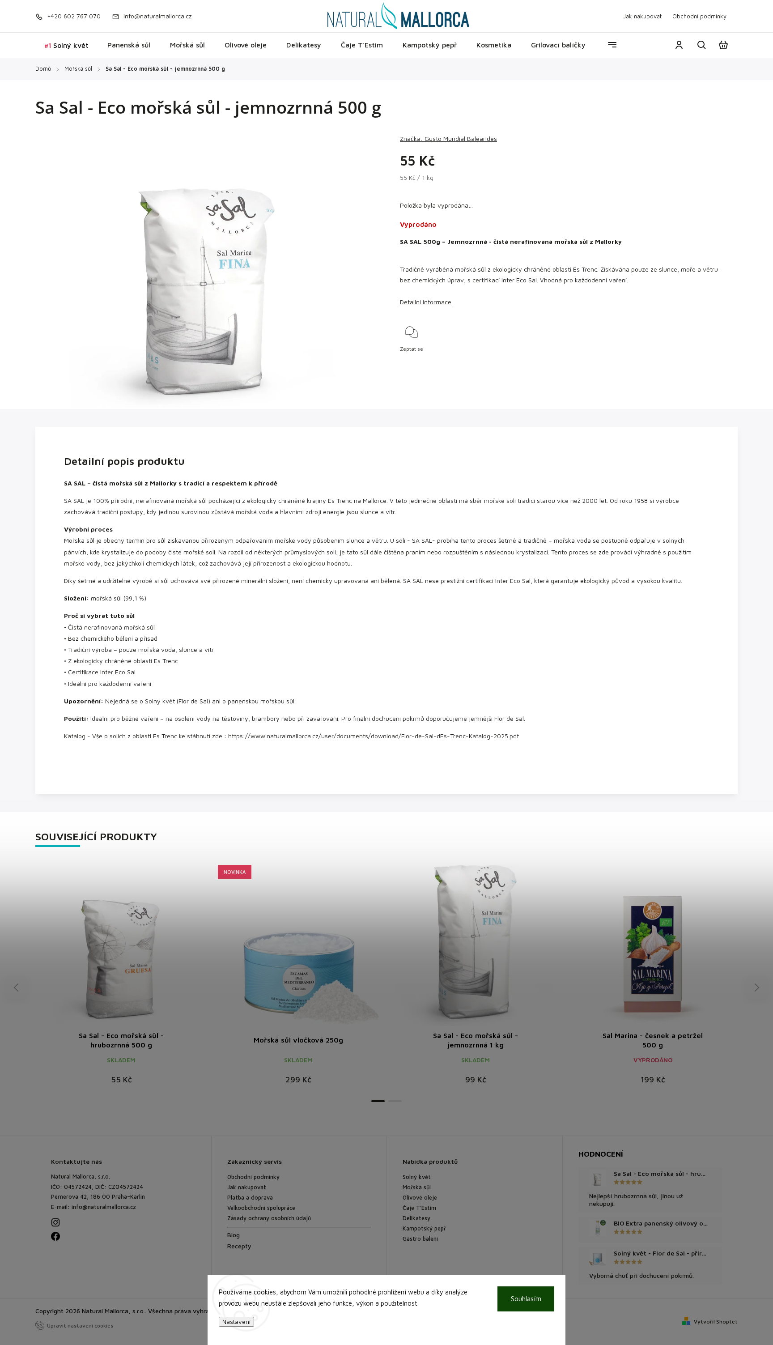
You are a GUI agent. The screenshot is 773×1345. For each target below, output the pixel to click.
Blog (233, 1235)
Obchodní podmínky (699, 16)
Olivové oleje (420, 1197)
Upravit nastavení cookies (80, 1325)
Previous (17, 987)
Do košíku (277, 949)
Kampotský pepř (424, 1228)
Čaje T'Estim (419, 1208)
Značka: (448, 138)
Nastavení (236, 1321)
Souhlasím (526, 1298)
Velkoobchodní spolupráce (261, 1208)
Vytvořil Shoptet (716, 1321)
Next (757, 987)
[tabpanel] (298, 978)
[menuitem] (66, 45)
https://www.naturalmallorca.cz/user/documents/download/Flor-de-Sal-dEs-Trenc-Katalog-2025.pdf (373, 736)
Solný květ (417, 1177)
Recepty (239, 1246)
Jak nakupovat (642, 16)
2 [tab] (395, 1101)
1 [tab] (378, 1101)
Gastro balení (420, 1238)
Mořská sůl (417, 1187)
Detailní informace (425, 302)
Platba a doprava (250, 1197)
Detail (121, 949)
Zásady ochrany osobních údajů (269, 1218)
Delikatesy (416, 1218)
